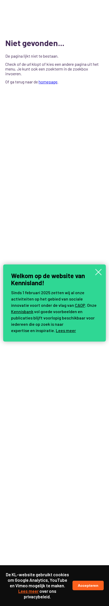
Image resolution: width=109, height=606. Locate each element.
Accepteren (88, 585)
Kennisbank (22, 311)
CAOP (80, 305)
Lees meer (66, 330)
